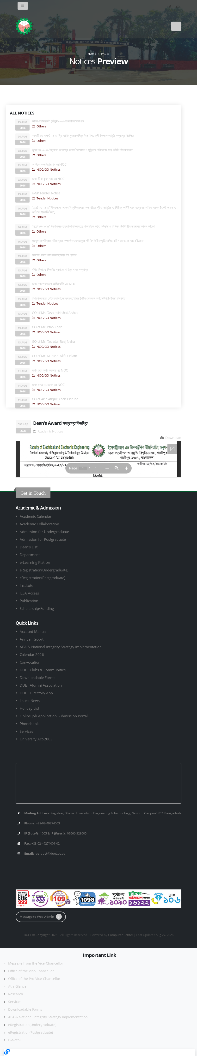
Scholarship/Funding (37, 608)
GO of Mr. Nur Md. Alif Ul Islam (54, 356)
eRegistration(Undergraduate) (44, 570)
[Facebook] (169, 6)
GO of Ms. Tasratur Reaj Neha (53, 341)
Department (30, 554)
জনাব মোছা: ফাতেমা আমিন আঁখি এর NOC (54, 284)
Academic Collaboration (39, 524)
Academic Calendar (35, 516)
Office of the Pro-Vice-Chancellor (34, 978)
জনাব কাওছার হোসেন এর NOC (48, 384)
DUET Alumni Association (41, 685)
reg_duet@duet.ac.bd (50, 854)
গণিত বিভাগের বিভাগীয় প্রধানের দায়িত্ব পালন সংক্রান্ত (60, 269)
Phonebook (29, 723)
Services (26, 731)
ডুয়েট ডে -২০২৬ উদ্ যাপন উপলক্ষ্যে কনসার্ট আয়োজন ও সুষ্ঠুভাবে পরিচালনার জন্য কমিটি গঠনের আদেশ (82, 150)
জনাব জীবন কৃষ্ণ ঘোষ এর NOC (48, 178)
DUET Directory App (36, 692)
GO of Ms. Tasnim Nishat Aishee (55, 312)
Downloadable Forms (37, 677)
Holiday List (29, 708)
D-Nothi (14, 1040)
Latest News (30, 700)
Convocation (30, 662)
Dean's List (28, 547)
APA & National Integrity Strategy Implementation (61, 646)
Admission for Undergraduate (44, 531)
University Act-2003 (36, 739)
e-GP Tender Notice (46, 193)
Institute (26, 585)
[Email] (177, 6)
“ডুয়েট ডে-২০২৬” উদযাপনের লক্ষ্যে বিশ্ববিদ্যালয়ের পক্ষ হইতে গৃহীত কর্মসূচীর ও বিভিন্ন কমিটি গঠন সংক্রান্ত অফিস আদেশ (93, 226)
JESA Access (29, 593)
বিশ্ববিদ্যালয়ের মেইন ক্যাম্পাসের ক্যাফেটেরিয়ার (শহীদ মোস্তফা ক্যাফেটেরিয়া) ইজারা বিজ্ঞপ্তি (78, 298)
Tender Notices (47, 198)
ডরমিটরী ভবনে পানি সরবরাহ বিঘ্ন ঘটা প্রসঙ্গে (54, 255)
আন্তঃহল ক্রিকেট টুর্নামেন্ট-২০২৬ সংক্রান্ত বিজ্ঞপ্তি (58, 121)
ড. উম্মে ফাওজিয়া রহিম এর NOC (49, 164)
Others (41, 126)
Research (15, 994)
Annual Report (31, 639)
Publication (29, 600)
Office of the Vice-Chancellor (31, 971)
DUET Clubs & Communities (43, 669)
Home (92, 53)
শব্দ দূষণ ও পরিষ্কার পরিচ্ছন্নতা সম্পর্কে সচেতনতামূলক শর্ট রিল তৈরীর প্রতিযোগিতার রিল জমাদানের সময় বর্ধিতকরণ (88, 240)
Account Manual (33, 631)
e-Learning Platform (36, 562)
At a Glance (17, 986)
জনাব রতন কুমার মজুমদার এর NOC (50, 370)
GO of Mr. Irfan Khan (47, 327)
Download (173, 437)
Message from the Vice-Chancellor (35, 963)
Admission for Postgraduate (43, 539)
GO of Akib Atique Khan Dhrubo (55, 399)
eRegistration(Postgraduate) (42, 577)
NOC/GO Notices (49, 170)
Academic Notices (50, 431)
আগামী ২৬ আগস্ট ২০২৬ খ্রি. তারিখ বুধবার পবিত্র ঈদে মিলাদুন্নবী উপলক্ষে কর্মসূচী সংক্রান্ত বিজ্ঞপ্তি (83, 135)
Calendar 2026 (32, 654)
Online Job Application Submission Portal (54, 716)
